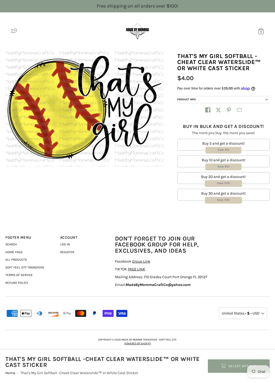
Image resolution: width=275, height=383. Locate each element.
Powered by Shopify (137, 343)
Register (67, 252)
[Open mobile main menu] (14, 31)
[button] (208, 110)
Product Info (186, 99)
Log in (65, 244)
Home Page (14, 252)
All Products (16, 260)
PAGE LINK (136, 269)
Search (11, 244)
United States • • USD (240, 313)
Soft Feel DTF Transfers (24, 267)
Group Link (141, 261)
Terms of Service (19, 275)
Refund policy (16, 283)
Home (10, 373)
